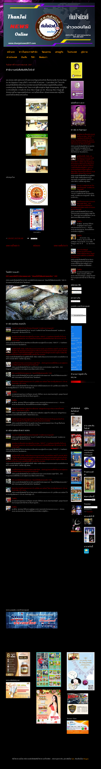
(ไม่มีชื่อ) (14, 392)
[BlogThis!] (32, 238)
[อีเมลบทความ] (28, 238)
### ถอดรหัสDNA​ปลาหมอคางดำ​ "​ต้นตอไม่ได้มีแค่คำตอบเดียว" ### (31, 276)
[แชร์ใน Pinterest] (36, 238)
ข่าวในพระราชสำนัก (28, 52)
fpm (73, 759)
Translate (90, 512)
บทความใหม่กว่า (12, 245)
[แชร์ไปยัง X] (34, 238)
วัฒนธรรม (46, 52)
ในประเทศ (72, 52)
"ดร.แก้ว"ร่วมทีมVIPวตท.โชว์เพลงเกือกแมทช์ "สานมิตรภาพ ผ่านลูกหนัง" (33, 328)
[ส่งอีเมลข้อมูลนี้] (31, 238)
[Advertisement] (37, 259)
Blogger (85, 759)
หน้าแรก (11, 52)
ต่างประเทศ (12, 57)
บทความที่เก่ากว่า (61, 245)
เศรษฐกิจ (59, 52)
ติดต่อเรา (43, 57)
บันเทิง (24, 57)
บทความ (75, 289)
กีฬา (33, 57)
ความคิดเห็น (76, 292)
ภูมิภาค (84, 52)
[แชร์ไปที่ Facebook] (35, 238)
